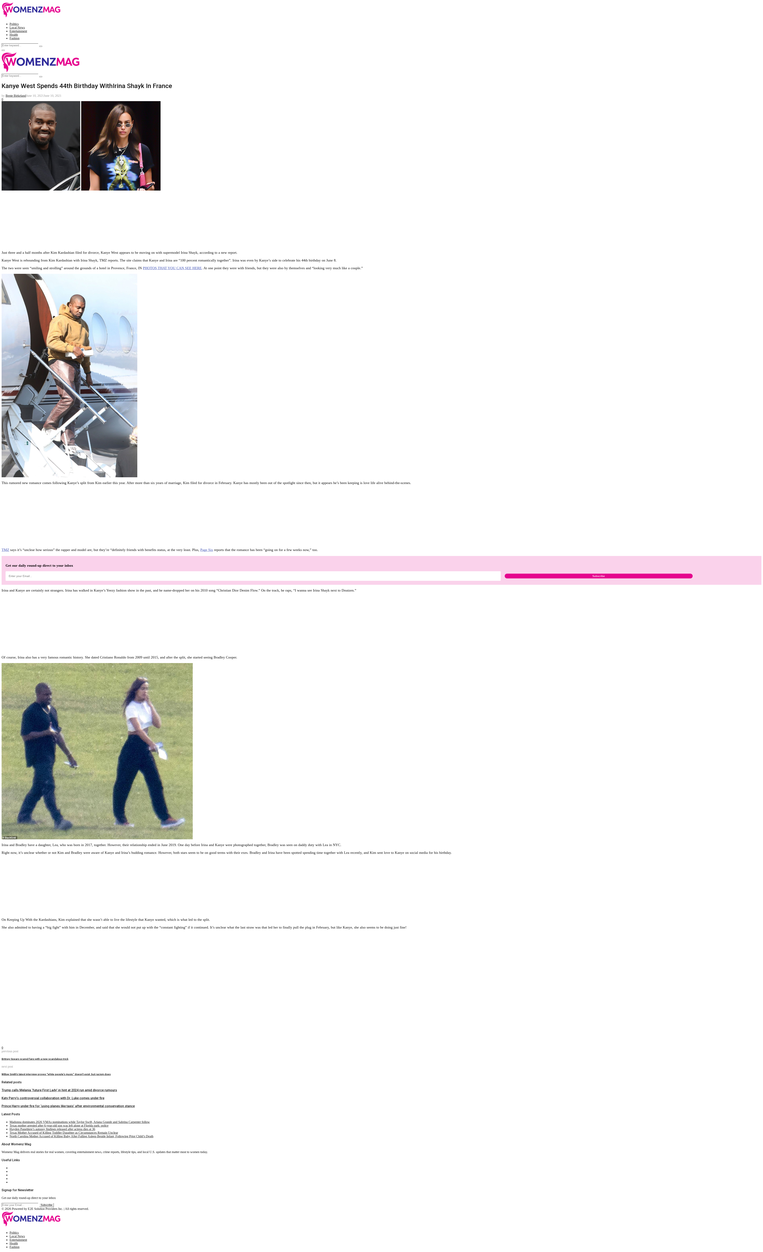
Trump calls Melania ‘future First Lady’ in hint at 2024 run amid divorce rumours (59, 1090)
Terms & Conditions (22, 1178)
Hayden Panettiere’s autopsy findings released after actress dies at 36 (52, 1129)
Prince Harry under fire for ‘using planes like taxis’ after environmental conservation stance (68, 1106)
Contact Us (17, 1171)
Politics (14, 24)
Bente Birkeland (16, 95)
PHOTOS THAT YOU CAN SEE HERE (172, 268)
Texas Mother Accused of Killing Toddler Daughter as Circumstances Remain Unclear (64, 1132)
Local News (17, 27)
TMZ (5, 550)
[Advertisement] (121, 219)
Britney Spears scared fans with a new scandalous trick (35, 1058)
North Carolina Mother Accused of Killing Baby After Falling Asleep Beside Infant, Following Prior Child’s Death (81, 1136)
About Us (16, 1168)
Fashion (14, 38)
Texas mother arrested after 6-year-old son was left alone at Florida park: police (59, 1125)
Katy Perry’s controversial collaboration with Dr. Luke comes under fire (53, 1098)
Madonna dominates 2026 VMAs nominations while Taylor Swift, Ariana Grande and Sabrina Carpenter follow (80, 1122)
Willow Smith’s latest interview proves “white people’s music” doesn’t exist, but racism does (56, 1074)
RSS (12, 1182)
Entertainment (18, 31)
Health (14, 34)
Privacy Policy (19, 1175)
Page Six (206, 550)
